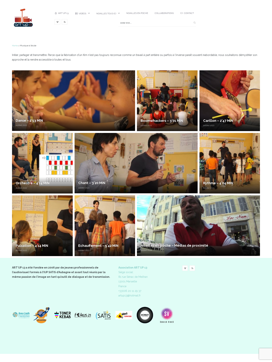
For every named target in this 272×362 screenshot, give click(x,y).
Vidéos (82, 13)
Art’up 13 (63, 13)
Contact (189, 13)
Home (15, 45)
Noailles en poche (137, 13)
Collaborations (164, 13)
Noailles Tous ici (106, 13)
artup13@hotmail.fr (129, 295)
